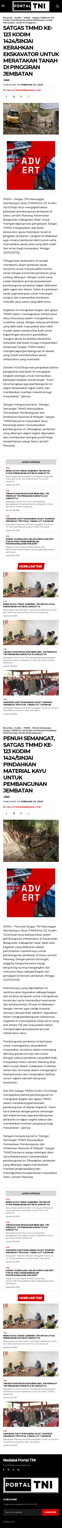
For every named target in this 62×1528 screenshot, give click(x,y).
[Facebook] (6, 96)
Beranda (7, 18)
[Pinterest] (21, 96)
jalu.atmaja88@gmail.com (24, 90)
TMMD (26, 18)
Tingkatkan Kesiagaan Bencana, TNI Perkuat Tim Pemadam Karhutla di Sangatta (27, 496)
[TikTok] (13, 1470)
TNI (7, 468)
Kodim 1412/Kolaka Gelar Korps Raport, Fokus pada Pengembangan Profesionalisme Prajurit (30, 541)
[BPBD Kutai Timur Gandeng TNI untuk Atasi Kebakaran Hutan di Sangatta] (31, 584)
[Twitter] (13, 96)
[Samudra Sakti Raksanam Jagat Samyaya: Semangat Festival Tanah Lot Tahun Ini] (31, 682)
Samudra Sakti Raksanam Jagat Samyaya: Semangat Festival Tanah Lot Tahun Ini (30, 519)
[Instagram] (8, 1470)
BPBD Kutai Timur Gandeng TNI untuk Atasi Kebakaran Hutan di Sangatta (28, 471)
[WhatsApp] (28, 96)
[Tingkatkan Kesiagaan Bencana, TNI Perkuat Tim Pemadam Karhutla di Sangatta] (31, 632)
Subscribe (50, 1512)
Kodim (17, 18)
